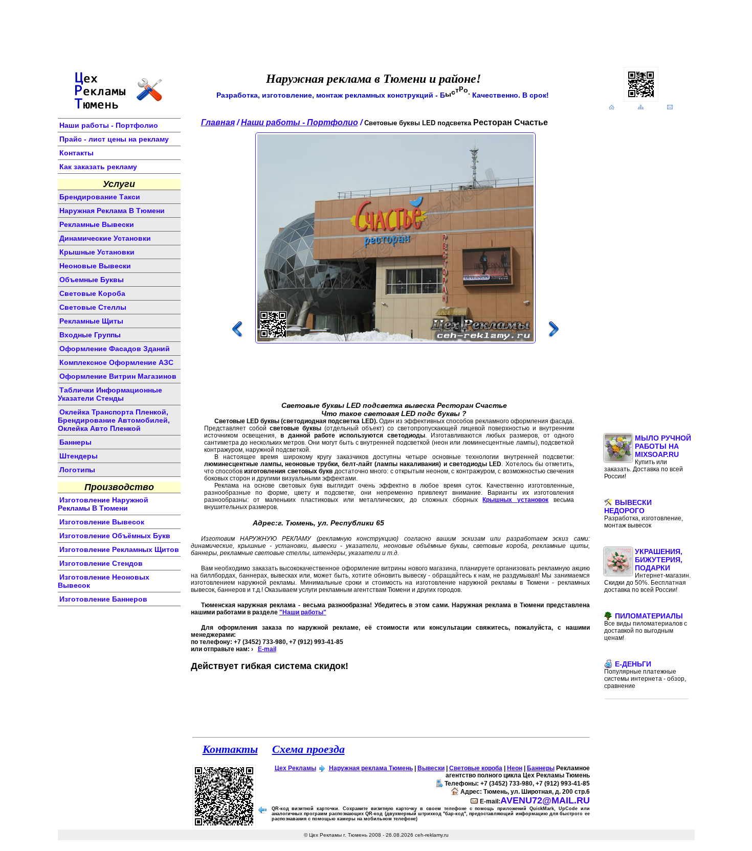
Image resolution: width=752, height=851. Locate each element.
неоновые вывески (95, 266)
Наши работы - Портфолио (108, 125)
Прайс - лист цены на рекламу (114, 139)
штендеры (78, 456)
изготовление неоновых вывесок (103, 581)
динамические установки (105, 238)
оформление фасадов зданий (114, 348)
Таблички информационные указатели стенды (110, 394)
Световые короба (475, 768)
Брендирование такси (99, 197)
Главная (218, 122)
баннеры (75, 442)
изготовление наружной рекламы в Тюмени (103, 504)
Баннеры (541, 768)
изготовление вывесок (101, 522)
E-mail (267, 649)
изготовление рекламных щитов (119, 549)
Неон (514, 768)
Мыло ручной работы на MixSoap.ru (647, 457)
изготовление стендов (101, 563)
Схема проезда (308, 748)
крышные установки (97, 252)
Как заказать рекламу (98, 167)
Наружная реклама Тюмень (371, 768)
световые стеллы (92, 307)
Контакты (76, 153)
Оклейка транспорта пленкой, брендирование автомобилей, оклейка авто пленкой (114, 420)
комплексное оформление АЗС (116, 362)
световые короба (92, 293)
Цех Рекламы (295, 768)
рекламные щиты (91, 321)
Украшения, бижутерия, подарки (647, 570)
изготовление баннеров (103, 599)
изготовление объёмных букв (114, 536)
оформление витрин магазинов (117, 376)
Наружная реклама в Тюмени (112, 210)
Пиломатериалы (645, 626)
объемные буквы (91, 279)
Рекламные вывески (96, 224)
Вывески (431, 768)
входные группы (90, 335)
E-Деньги (645, 674)
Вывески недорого (643, 513)
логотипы (77, 470)
